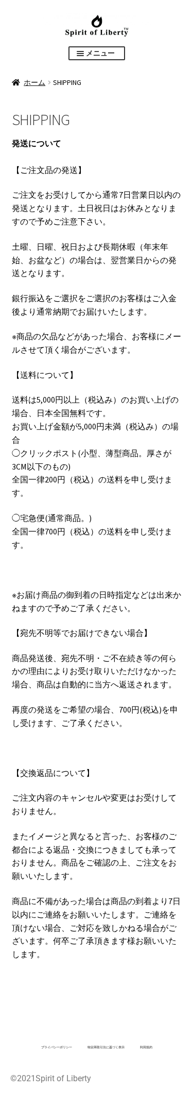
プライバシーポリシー (56, 1047)
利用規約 (146, 1047)
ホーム (34, 82)
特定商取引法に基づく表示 (106, 1047)
